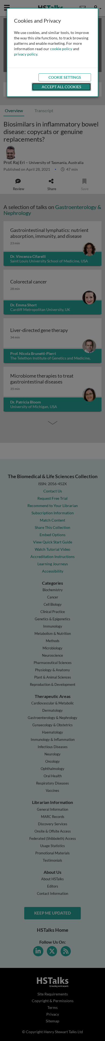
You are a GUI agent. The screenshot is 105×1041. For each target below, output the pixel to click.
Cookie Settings (64, 77)
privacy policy (25, 54)
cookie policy (61, 48)
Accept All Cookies (61, 86)
